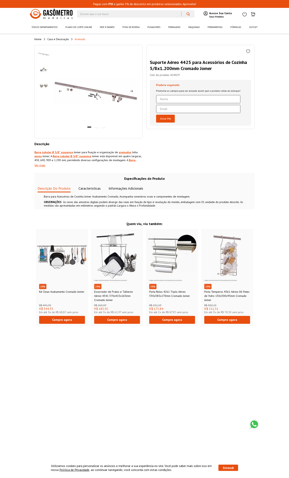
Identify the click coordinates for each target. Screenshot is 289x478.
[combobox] (135, 14)
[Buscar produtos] (186, 14)
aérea (38, 156)
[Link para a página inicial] (37, 39)
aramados (125, 152)
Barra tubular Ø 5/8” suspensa (53, 152)
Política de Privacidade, (74, 470)
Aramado (80, 39)
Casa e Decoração (58, 39)
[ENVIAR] (165, 119)
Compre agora (62, 320)
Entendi (228, 468)
